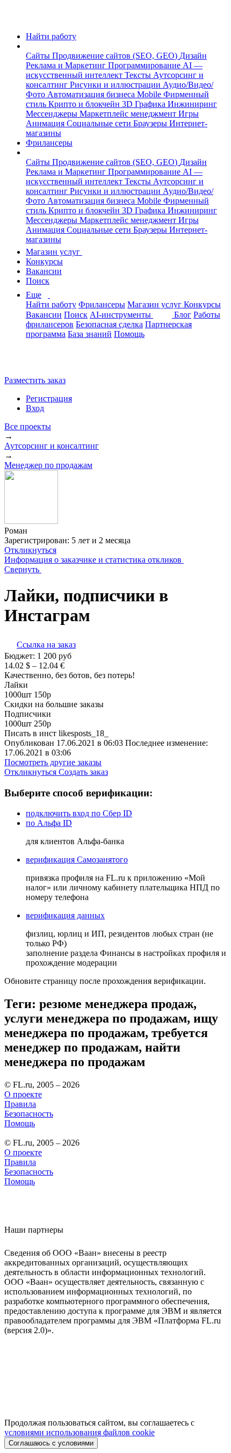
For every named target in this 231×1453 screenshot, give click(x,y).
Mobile (150, 94)
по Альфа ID (49, 823)
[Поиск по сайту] (34, 361)
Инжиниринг (192, 104)
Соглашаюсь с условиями (51, 1443)
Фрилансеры (49, 142)
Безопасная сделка (109, 324)
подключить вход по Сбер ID (79, 813)
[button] (29, 46)
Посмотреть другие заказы (53, 762)
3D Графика (145, 104)
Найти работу (51, 36)
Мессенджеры (53, 113)
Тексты (139, 75)
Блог (182, 314)
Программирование (145, 65)
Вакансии (44, 271)
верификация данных (65, 915)
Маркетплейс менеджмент (129, 113)
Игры (188, 113)
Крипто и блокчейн (85, 104)
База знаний (90, 334)
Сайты (39, 55)
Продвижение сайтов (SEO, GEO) (115, 55)
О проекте (23, 1094)
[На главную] (14, 18)
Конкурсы (44, 261)
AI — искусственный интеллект (114, 70)
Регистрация (49, 398)
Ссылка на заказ (46, 644)
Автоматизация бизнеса (92, 94)
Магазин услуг (54, 251)
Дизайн (193, 55)
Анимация (46, 123)
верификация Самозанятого (77, 859)
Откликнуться (30, 550)
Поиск (37, 280)
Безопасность (28, 1113)
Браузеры (151, 123)
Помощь (129, 334)
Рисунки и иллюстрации (116, 84)
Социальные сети (100, 123)
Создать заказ (83, 771)
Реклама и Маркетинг (67, 65)
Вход (35, 408)
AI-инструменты (121, 314)
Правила (20, 1104)
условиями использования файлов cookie (79, 1432)
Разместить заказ (35, 380)
